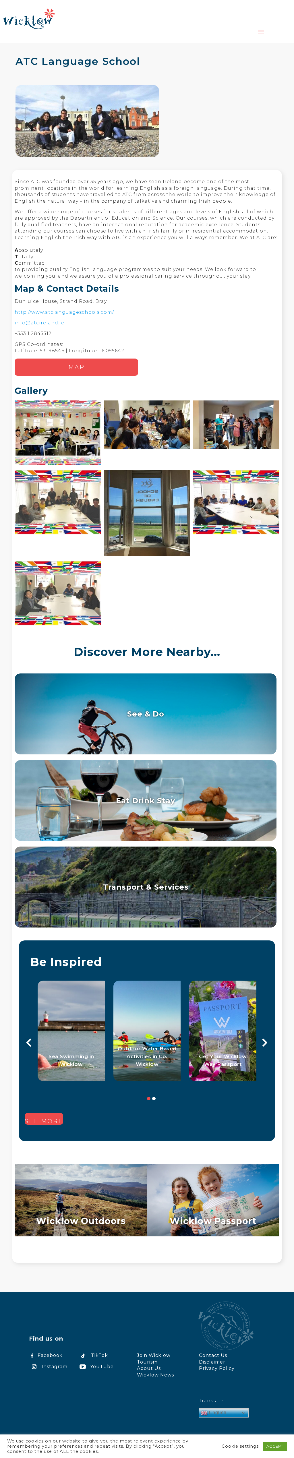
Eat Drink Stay (145, 800)
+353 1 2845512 (33, 333)
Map (76, 367)
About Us (149, 1368)
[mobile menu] (261, 32)
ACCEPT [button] (274, 1446)
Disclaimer (212, 1362)
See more (44, 1121)
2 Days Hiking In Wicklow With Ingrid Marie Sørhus (71, 1056)
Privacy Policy (217, 1368)
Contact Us (213, 1355)
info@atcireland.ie (39, 323)
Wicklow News (155, 1375)
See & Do (145, 713)
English (217, 1412)
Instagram (54, 1366)
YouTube (102, 1366)
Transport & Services (146, 886)
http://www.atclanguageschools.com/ (64, 312)
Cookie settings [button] (240, 1446)
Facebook (50, 1355)
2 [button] (154, 1098)
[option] (71, 1031)
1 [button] (148, 1098)
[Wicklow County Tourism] (29, 18)
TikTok (99, 1355)
